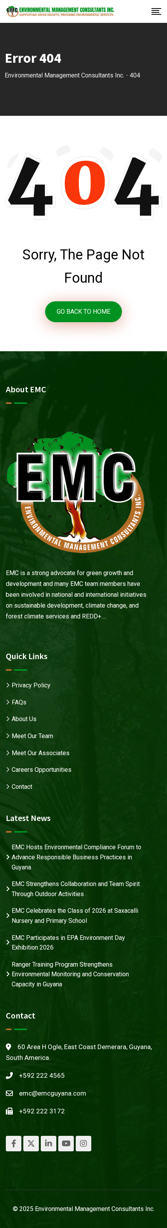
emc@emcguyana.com (52, 1093)
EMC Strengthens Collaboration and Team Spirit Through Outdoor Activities (76, 889)
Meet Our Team (32, 736)
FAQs (19, 702)
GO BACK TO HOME (83, 311)
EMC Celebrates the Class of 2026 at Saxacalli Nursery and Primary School (75, 915)
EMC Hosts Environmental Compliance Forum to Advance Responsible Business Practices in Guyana (76, 857)
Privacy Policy (31, 685)
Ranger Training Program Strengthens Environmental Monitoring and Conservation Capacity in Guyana (70, 974)
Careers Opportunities (41, 769)
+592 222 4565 (42, 1075)
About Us (24, 719)
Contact (22, 786)
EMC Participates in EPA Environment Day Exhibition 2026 (68, 942)
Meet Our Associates (41, 753)
